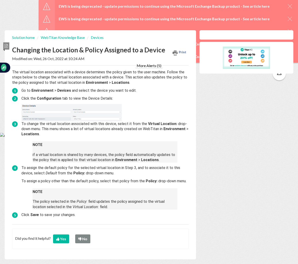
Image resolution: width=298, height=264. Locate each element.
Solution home (23, 37)
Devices (97, 37)
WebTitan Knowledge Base (63, 37)
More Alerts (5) (149, 65)
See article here (256, 6)
